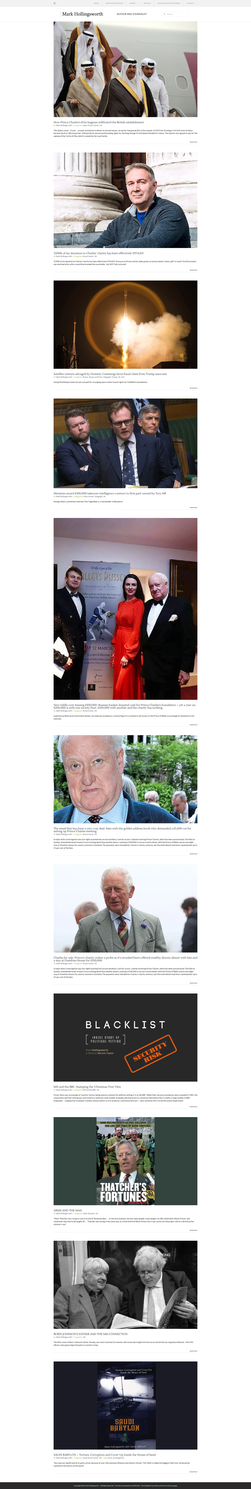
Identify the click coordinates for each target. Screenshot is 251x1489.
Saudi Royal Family (90, 1458)
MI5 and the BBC (89, 1090)
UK (100, 125)
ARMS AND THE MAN (68, 1210)
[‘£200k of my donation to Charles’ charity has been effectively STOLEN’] (125, 200)
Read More (193, 142)
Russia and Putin (95, 377)
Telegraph (107, 377)
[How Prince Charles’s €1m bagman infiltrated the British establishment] (125, 69)
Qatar (85, 125)
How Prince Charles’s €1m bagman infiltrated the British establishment (99, 122)
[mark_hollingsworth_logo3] (82, 11)
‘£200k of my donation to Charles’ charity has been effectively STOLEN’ (99, 253)
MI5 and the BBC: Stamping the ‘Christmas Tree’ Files (87, 1087)
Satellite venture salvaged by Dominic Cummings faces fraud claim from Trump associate (110, 374)
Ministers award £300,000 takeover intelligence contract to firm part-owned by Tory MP (110, 493)
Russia (85, 377)
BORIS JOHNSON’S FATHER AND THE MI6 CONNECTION (91, 1334)
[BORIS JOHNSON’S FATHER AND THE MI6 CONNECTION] (125, 1285)
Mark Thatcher (89, 1214)
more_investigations (116, 1458)
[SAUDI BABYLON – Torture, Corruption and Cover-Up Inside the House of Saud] (125, 1405)
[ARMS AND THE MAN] (125, 1161)
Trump (114, 377)
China (85, 497)
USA (123, 377)
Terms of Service (167, 1486)
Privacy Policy (154, 1486)
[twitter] (55, 3)
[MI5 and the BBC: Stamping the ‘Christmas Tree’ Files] (125, 1037)
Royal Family (93, 125)
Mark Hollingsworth (64, 125)
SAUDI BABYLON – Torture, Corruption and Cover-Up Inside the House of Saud (105, 1455)
